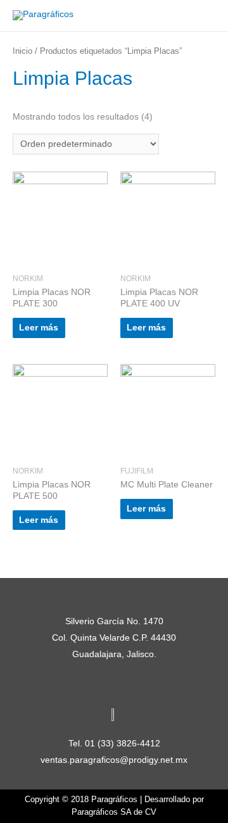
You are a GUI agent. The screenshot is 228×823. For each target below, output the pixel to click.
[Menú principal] (202, 15)
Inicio (22, 51)
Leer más (38, 327)
